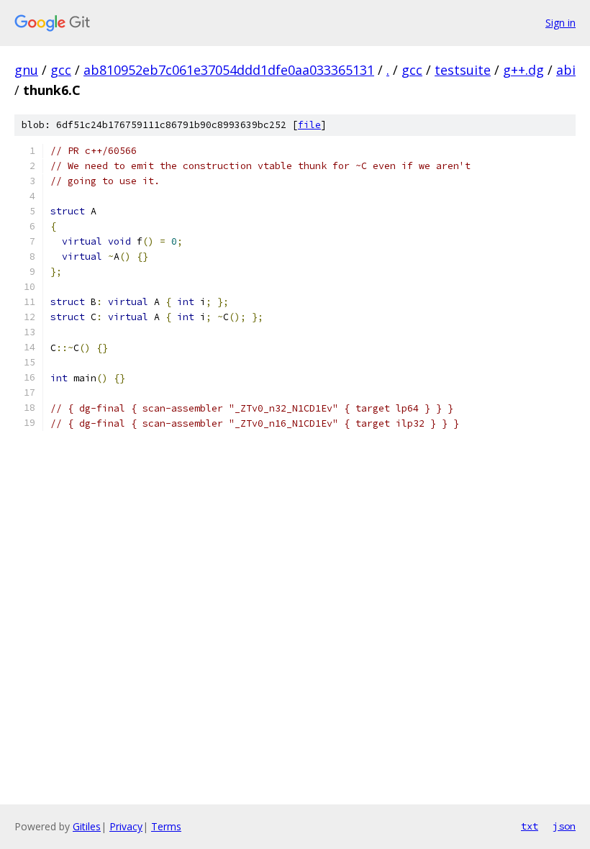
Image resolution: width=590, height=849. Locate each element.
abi (566, 69)
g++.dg (523, 69)
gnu (26, 69)
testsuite (463, 69)
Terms (166, 826)
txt (529, 826)
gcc (60, 69)
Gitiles (87, 826)
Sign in (560, 22)
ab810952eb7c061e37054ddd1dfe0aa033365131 (228, 69)
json (564, 826)
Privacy (125, 826)
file (309, 125)
